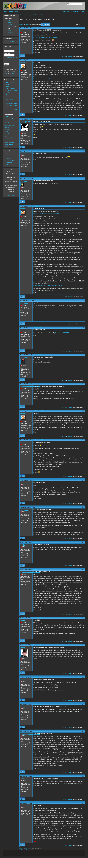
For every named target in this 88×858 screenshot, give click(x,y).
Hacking (28, 15)
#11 (83, 411)
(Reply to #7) (38, 327)
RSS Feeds (9, 158)
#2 (83, 60)
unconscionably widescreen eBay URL (45, 37)
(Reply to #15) (37, 569)
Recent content (10, 41)
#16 (83, 569)
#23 (83, 803)
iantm (22, 648)
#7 (83, 300)
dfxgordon (7, 122)
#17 (83, 618)
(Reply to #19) (37, 704)
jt (20, 30)
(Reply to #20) (37, 731)
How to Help (10, 195)
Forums (11, 11)
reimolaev (7, 129)
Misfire (9, 26)
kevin (22, 545)
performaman (25, 357)
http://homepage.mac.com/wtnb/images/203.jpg (47, 285)
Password (7, 53)
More (16, 109)
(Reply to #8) (38, 355)
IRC (9, 20)
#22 (83, 776)
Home (5, 11)
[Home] (15, 9)
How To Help (65, 11)
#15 (83, 542)
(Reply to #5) (38, 206)
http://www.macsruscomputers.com (43, 79)
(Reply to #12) (38, 480)
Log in (21, 24)
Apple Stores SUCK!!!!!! (62, 333)
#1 (83, 28)
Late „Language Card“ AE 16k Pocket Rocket (11, 90)
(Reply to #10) (38, 411)
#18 (83, 645)
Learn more (7, 34)
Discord (10, 24)
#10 (83, 384)
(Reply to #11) (38, 440)
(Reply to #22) (36, 803)
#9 (83, 355)
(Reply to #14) (37, 542)
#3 (83, 119)
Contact (82, 11)
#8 (83, 327)
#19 (83, 677)
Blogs (7, 153)
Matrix (9, 22)
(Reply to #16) (37, 618)
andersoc (24, 510)
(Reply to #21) (36, 776)
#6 (83, 206)
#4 (83, 151)
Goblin (6, 131)
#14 (83, 507)
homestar (24, 303)
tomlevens (24, 806)
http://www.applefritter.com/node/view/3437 (46, 214)
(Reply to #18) (37, 677)
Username (7, 49)
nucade (7, 133)
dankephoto (25, 122)
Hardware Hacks (37, 15)
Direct (6, 73)
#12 (83, 440)
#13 (83, 480)
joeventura (7, 139)
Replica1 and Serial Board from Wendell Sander (11, 105)
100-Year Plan (75, 11)
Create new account (11, 57)
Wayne (6, 146)
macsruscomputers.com (30, 386)
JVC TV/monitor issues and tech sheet (10, 84)
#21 (83, 731)
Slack (9, 30)
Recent (16, 11)
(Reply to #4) (38, 178)
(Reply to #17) (37, 645)
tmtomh (23, 63)
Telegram (10, 32)
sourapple (24, 181)
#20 (83, 704)
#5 (83, 178)
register (27, 24)
